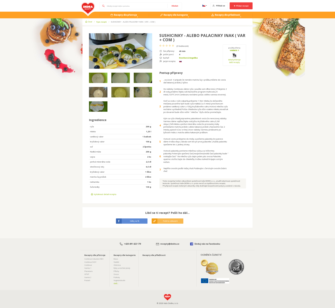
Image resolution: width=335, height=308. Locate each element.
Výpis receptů (101, 22)
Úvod (90, 21)
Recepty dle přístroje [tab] (125, 14)
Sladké (116, 262)
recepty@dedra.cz (169, 243)
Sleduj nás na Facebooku (207, 243)
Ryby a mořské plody (122, 268)
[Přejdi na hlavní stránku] (88, 3)
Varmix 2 (87, 277)
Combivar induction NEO (94, 259)
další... (116, 283)
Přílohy (116, 271)
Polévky (117, 277)
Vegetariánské (119, 280)
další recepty (234, 62)
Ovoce (116, 274)
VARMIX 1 (234, 50)
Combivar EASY (90, 262)
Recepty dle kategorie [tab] (175, 14)
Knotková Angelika (188, 57)
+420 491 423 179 (132, 243)
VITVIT (86, 274)
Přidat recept (242, 5)
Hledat (175, 5)
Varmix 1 (87, 268)
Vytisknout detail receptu (104, 194)
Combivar (88, 265)
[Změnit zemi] (204, 6)
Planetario (88, 271)
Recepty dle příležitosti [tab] (227, 14)
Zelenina (117, 265)
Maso (116, 259)
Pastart (87, 280)
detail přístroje (234, 59)
